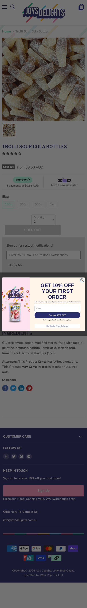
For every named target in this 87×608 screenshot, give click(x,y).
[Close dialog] (82, 280)
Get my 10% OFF (57, 315)
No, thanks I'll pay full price (57, 326)
